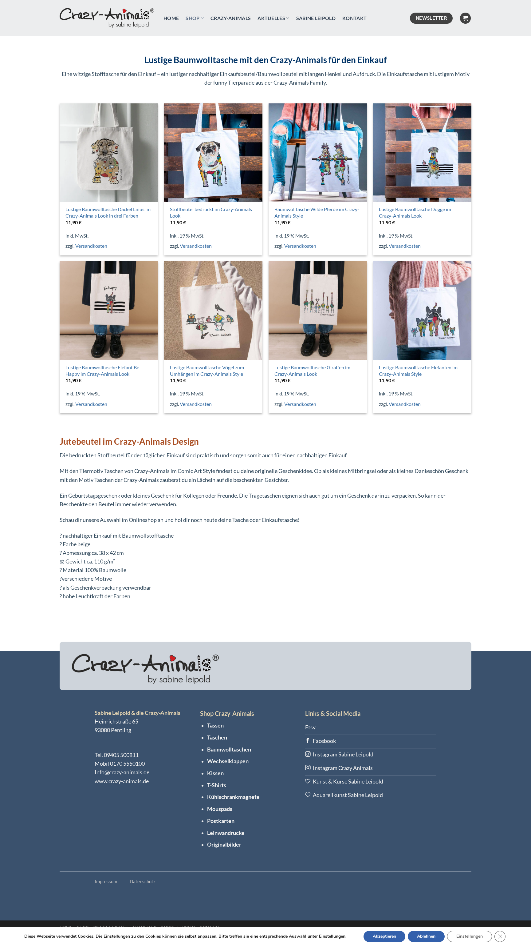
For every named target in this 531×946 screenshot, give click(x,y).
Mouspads (219, 809)
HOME (171, 18)
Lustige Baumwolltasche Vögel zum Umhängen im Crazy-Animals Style (207, 370)
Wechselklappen (228, 761)
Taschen (217, 737)
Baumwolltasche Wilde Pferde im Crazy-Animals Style (316, 212)
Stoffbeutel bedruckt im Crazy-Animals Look (211, 212)
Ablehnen (426, 936)
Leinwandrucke (226, 833)
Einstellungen (469, 936)
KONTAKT (354, 18)
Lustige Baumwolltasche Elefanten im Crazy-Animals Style (418, 370)
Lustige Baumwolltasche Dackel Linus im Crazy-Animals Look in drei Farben (108, 212)
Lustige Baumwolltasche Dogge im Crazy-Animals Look (415, 212)
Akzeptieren (384, 936)
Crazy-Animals (230, 18)
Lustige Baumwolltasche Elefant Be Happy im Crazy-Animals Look (102, 370)
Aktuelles (271, 18)
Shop (192, 18)
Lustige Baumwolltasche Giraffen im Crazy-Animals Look (312, 370)
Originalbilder (224, 844)
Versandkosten (91, 246)
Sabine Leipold (316, 18)
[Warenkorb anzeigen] (465, 18)
